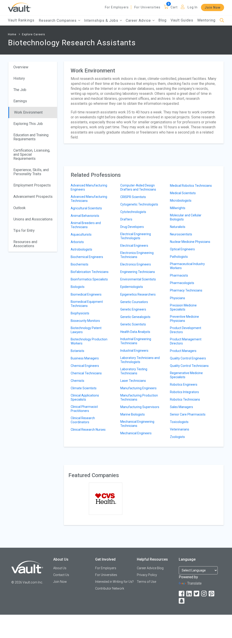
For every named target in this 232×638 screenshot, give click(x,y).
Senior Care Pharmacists (187, 414)
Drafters (126, 219)
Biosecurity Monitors (85, 321)
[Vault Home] (19, 7)
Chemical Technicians (86, 373)
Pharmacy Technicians (186, 290)
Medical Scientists (183, 193)
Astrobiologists (81, 249)
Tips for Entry (24, 230)
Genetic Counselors (134, 302)
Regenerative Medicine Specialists (186, 375)
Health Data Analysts (135, 332)
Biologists (78, 287)
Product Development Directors (185, 330)
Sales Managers (181, 407)
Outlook (19, 208)
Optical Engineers (182, 249)
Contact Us (61, 575)
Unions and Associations (33, 219)
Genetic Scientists (133, 324)
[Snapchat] (182, 601)
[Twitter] (197, 593)
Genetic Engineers (133, 309)
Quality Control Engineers (188, 358)
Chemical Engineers (85, 366)
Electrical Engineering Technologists (135, 236)
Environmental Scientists (138, 279)
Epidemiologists (131, 287)
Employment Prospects (32, 185)
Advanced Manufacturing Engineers (89, 187)
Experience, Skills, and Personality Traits (31, 172)
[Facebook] (182, 593)
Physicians (177, 298)
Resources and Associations (25, 244)
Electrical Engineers (134, 245)
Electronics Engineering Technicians (137, 255)
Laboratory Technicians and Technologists (140, 360)
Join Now (212, 7)
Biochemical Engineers (87, 257)
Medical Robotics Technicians (191, 185)
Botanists (77, 351)
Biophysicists (80, 313)
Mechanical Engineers (136, 433)
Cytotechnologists (133, 212)
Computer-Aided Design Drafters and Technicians (138, 187)
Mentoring (206, 20)
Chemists (77, 380)
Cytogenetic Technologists (139, 204)
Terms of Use (146, 581)
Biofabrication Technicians (90, 272)
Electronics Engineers (135, 264)
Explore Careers (33, 34)
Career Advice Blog (150, 568)
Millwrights (177, 208)
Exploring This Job (28, 124)
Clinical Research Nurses (88, 429)
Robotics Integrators (184, 392)
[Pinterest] (212, 593)
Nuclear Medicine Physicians (190, 242)
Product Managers (183, 351)
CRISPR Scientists (133, 197)
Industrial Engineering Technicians (135, 341)
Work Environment (28, 112)
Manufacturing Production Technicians (139, 397)
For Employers (117, 7)
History (19, 78)
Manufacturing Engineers (138, 388)
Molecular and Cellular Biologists (185, 217)
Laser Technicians (133, 380)
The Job (19, 90)
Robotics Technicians (185, 399)
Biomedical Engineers (86, 294)
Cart (174, 7)
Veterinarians (179, 429)
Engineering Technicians (137, 272)
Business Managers (85, 358)
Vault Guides (182, 20)
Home (12, 34)
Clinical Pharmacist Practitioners (84, 409)
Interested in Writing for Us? (114, 581)
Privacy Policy (147, 575)
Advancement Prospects (33, 196)
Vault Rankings (21, 20)
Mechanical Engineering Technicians (137, 424)
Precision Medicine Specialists (183, 307)
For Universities (147, 7)
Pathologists (179, 256)
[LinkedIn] (189, 593)
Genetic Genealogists (135, 317)
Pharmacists (179, 275)
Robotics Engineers (183, 384)
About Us (59, 568)
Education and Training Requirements (30, 137)
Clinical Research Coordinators (83, 420)
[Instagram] (204, 593)
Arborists (77, 242)
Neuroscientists (181, 234)
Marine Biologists (132, 414)
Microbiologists (180, 200)
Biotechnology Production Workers (89, 341)
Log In (193, 7)
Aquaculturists (81, 234)
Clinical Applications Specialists (85, 397)
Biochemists (79, 264)
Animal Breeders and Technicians (86, 225)
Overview (20, 67)
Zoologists (177, 437)
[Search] (222, 20)
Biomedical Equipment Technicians (87, 304)
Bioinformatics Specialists (89, 279)
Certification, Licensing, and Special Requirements (31, 154)
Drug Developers (132, 227)
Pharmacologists (182, 283)
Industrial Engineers (134, 350)
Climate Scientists (84, 388)
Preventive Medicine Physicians (184, 319)
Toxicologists (179, 422)
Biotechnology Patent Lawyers (86, 330)
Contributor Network (109, 588)
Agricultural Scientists (86, 208)
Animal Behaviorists (85, 215)
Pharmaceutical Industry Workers (187, 266)
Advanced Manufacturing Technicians (89, 199)
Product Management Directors (185, 341)
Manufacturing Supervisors (139, 407)
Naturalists (177, 227)
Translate (194, 583)
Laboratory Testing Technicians (133, 371)
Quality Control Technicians (189, 366)
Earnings (20, 101)
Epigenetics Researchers (138, 294)
